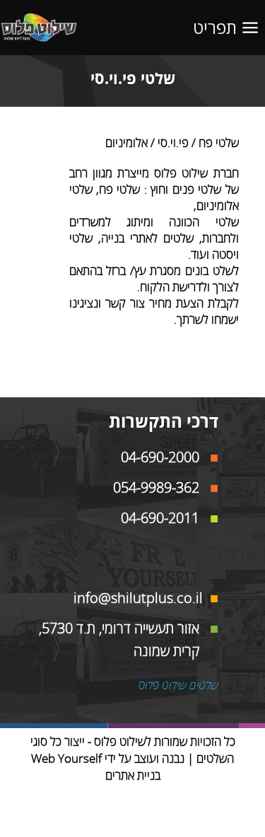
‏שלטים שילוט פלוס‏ (178, 685)
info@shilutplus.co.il (138, 598)
